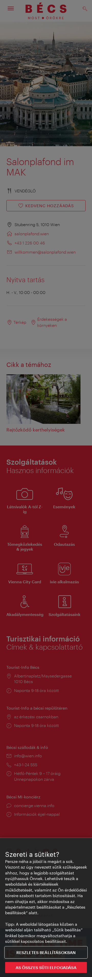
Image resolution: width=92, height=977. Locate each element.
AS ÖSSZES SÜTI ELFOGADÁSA (46, 967)
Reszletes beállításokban (46, 952)
